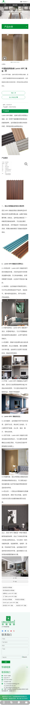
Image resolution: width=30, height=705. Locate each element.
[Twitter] (8, 631)
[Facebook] (3, 631)
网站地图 (5, 698)
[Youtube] (11, 631)
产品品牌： (6, 107)
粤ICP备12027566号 (22, 698)
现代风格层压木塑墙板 (8, 590)
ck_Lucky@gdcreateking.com (11, 683)
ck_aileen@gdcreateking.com (12, 687)
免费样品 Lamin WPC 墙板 (10, 593)
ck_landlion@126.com (10, 685)
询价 (12, 93)
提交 (6, 662)
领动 (10, 698)
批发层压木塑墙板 (7, 587)
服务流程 (15, 5)
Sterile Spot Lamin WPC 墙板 (10, 602)
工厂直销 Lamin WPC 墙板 (10, 596)
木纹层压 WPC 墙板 (21, 605)
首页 (5, 5)
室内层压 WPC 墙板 (8, 605)
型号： (4, 105)
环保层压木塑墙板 (19, 599)
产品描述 (6, 111)
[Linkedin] (5, 631)
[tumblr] (14, 631)
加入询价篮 (12, 97)
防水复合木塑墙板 (7, 599)
